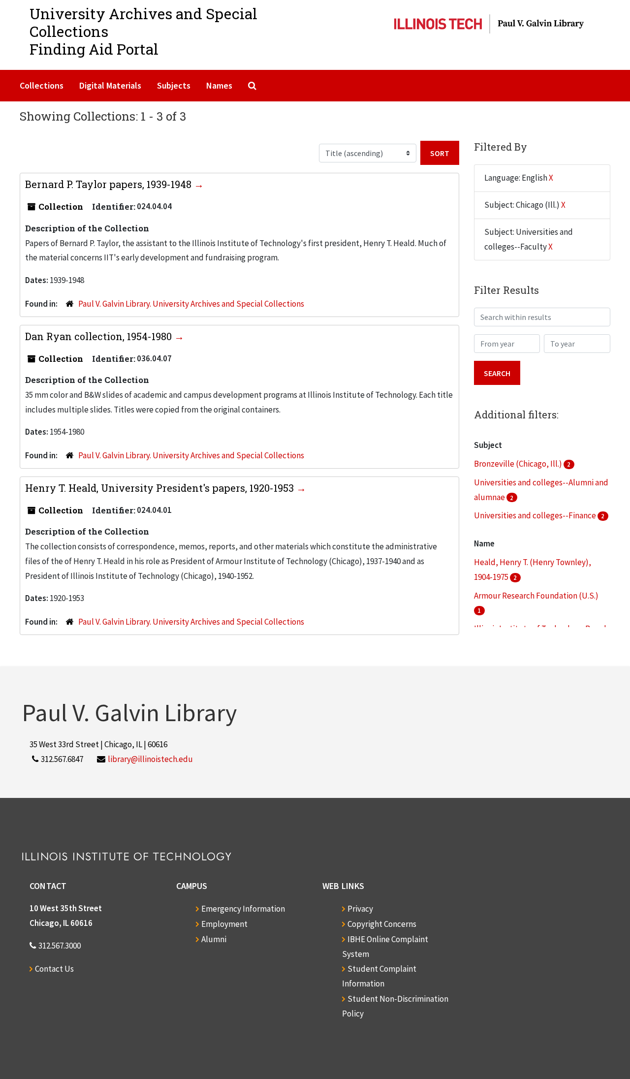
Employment (224, 924)
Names (219, 85)
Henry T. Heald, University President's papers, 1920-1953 (160, 487)
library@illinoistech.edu (150, 759)
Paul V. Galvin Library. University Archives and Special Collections (191, 303)
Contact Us (54, 968)
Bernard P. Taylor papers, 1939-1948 (109, 184)
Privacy (360, 908)
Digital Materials (110, 85)
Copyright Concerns (381, 924)
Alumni (213, 939)
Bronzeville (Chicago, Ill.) (519, 463)
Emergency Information (243, 908)
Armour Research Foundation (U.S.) (536, 595)
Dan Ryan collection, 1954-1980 (99, 336)
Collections (41, 85)
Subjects (173, 85)
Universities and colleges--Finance (536, 515)
